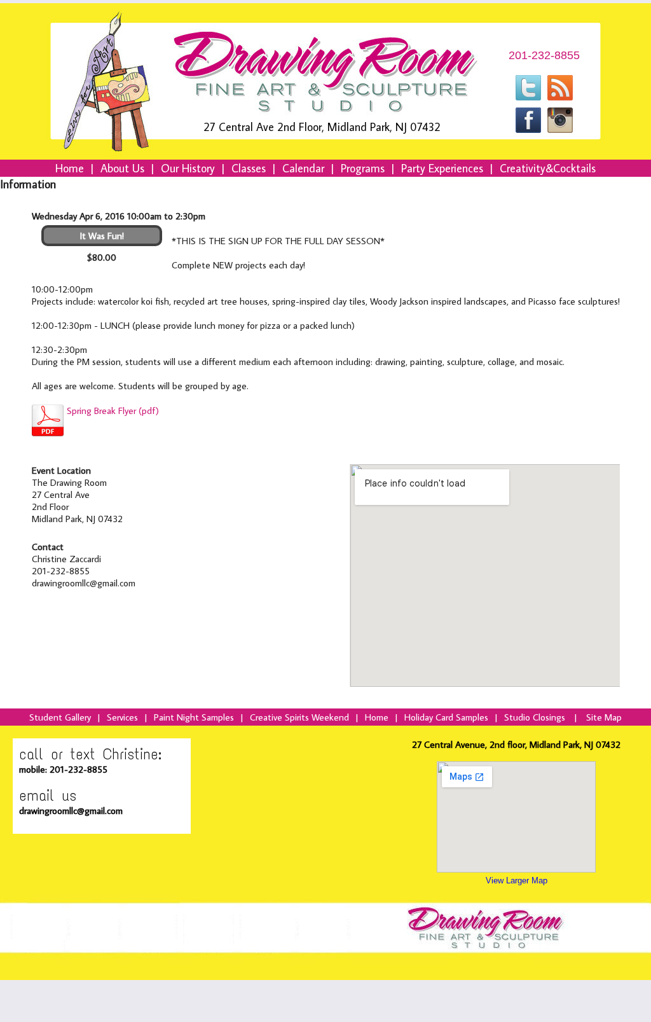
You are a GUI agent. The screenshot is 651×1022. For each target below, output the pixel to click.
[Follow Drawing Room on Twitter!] (528, 96)
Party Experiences (442, 168)
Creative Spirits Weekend (299, 717)
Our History (188, 168)
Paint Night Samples (194, 717)
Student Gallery (60, 717)
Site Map (604, 717)
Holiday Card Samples (446, 717)
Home (69, 168)
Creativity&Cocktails (548, 168)
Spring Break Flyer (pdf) (113, 410)
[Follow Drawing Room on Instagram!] (560, 129)
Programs (363, 168)
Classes (248, 168)
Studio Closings (534, 717)
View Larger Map (516, 880)
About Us (122, 168)
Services (122, 717)
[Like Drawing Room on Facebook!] (528, 129)
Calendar (303, 168)
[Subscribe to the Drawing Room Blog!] (560, 96)
